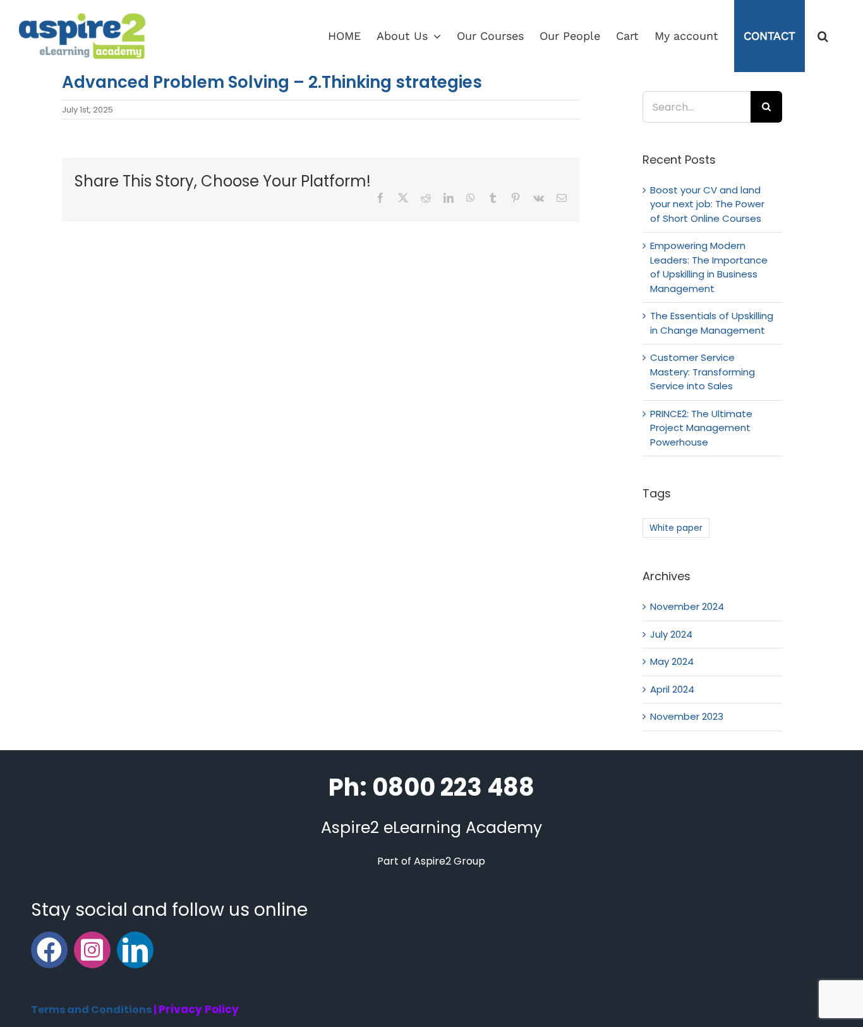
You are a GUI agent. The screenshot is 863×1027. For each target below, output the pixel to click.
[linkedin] (135, 950)
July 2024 (671, 634)
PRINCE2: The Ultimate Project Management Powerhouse (701, 428)
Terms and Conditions (91, 1009)
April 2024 (672, 689)
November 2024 (687, 606)
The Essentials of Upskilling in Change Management (711, 323)
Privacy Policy (199, 1009)
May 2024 (672, 661)
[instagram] (92, 950)
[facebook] (49, 950)
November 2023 (686, 716)
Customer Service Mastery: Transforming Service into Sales (702, 371)
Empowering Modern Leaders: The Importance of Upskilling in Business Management (709, 267)
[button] (823, 36)
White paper (676, 528)
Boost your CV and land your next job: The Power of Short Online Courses (707, 204)
